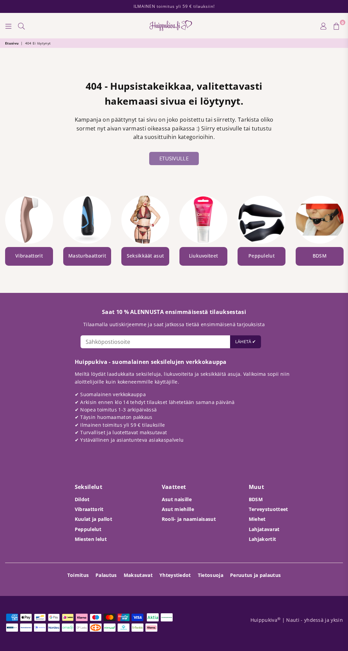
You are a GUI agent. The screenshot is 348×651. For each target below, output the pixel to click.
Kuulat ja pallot (93, 519)
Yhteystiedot (175, 575)
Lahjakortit (262, 539)
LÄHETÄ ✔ (245, 341)
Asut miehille (178, 509)
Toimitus (78, 575)
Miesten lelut (91, 539)
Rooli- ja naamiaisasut (189, 519)
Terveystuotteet (268, 509)
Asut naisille (177, 499)
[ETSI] (21, 26)
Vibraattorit (89, 509)
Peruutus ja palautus (255, 575)
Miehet (257, 519)
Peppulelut (88, 529)
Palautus (106, 575)
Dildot (82, 499)
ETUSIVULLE (174, 158)
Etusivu (12, 43)
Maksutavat (138, 575)
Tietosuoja (210, 575)
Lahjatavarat (264, 529)
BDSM (256, 499)
